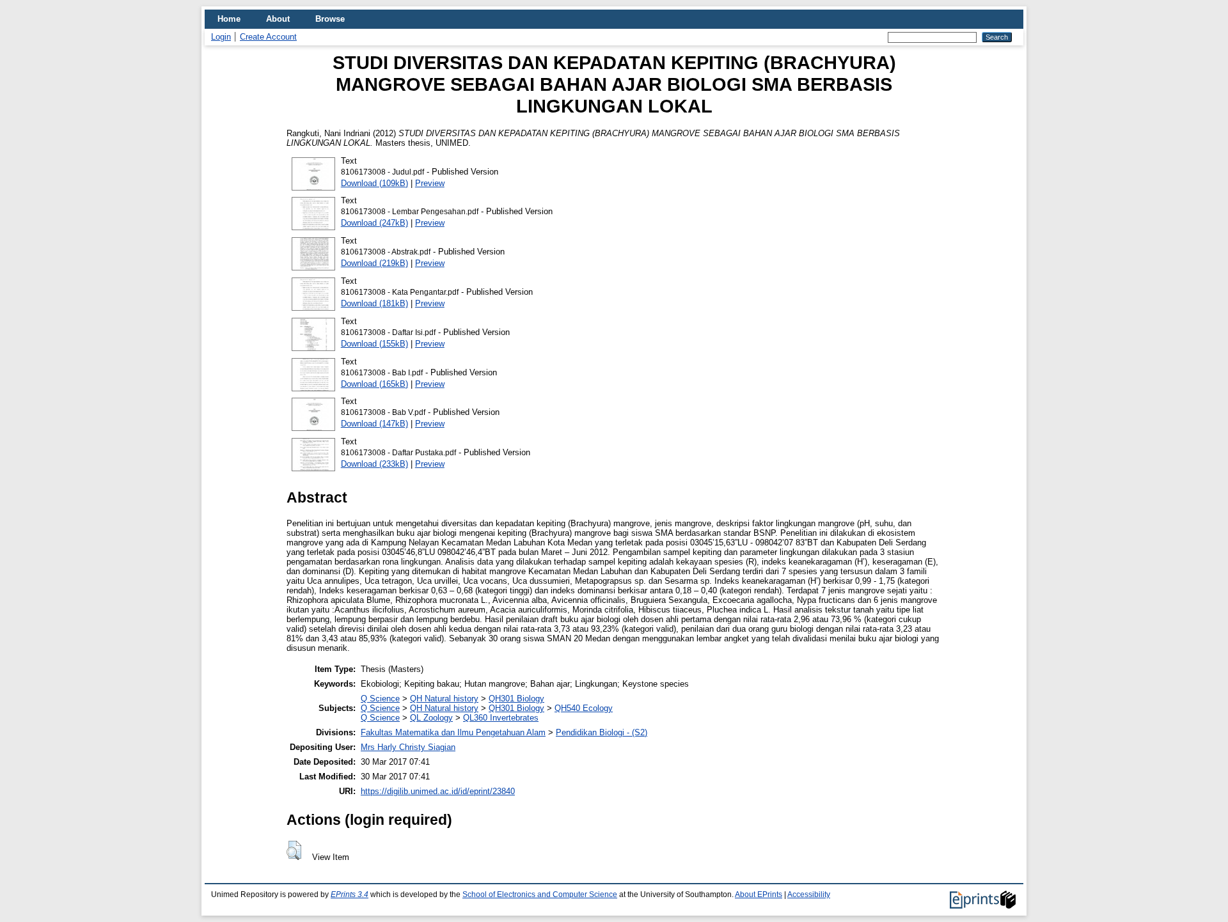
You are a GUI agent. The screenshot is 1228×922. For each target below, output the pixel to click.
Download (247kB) (374, 223)
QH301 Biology (516, 698)
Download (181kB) (374, 303)
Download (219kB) (374, 263)
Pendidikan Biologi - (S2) (601, 732)
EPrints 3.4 (349, 894)
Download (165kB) (374, 384)
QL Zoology (431, 718)
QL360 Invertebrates (501, 718)
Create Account (268, 37)
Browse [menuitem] (330, 19)
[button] (294, 850)
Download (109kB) (374, 183)
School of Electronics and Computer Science (539, 894)
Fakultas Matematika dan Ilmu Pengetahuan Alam (453, 732)
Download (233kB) (374, 464)
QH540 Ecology (584, 708)
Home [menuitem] (228, 19)
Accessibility (808, 894)
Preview (430, 183)
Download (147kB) (374, 423)
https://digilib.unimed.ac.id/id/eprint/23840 (438, 791)
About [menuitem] (278, 19)
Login (221, 37)
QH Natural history (444, 698)
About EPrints (758, 894)
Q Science (380, 698)
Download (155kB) (374, 343)
